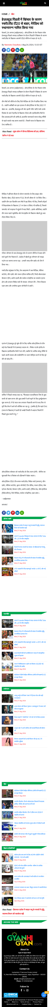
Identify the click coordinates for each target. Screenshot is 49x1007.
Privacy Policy (37, 1002)
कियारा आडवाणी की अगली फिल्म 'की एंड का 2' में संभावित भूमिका (28, 740)
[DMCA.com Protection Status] (11, 995)
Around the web (11, 922)
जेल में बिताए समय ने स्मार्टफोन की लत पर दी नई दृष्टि (29, 898)
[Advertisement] (24, 166)
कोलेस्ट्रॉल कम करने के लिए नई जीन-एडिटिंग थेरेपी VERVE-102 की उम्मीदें (29, 856)
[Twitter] (24, 990)
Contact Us (24, 969)
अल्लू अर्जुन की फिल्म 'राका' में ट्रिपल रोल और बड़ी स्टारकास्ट (28, 696)
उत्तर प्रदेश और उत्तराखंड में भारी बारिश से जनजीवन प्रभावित (29, 877)
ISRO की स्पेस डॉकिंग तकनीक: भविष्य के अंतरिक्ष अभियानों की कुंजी (28, 867)
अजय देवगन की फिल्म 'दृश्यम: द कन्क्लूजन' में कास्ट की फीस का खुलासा (30, 707)
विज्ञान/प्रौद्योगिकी (9, 848)
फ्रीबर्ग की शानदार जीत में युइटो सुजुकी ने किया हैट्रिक (29, 834)
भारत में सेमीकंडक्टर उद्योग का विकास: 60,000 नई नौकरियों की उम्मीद (28, 665)
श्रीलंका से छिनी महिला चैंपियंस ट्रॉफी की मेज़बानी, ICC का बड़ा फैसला (30, 676)
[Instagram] (27, 990)
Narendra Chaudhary (12, 45)
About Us (24, 949)
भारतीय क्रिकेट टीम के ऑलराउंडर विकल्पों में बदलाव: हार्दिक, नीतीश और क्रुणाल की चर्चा (29, 802)
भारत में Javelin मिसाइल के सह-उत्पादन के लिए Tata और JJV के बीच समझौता (30, 537)
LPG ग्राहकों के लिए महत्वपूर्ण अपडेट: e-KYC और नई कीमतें (30, 570)
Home (6, 1002)
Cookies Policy (26, 1004)
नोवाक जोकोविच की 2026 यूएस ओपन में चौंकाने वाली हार (29, 824)
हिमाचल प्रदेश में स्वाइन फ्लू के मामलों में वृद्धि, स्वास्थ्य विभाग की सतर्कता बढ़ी (29, 526)
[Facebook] (21, 990)
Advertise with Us (12, 1004)
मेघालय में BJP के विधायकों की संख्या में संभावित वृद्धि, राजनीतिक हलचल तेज (29, 559)
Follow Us (24, 986)
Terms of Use (24, 1002)
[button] (4, 3)
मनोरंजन (6, 689)
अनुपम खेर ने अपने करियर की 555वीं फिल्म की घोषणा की (29, 729)
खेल (5, 784)
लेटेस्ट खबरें (7, 519)
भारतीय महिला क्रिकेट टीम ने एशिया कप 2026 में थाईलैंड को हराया (28, 813)
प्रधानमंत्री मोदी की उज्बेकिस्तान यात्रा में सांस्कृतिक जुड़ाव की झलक (29, 654)
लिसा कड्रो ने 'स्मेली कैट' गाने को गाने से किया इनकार (29, 717)
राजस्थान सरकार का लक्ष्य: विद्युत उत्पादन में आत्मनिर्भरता (30, 887)
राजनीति (6, 614)
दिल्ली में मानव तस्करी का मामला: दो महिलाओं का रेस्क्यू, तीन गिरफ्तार (29, 548)
